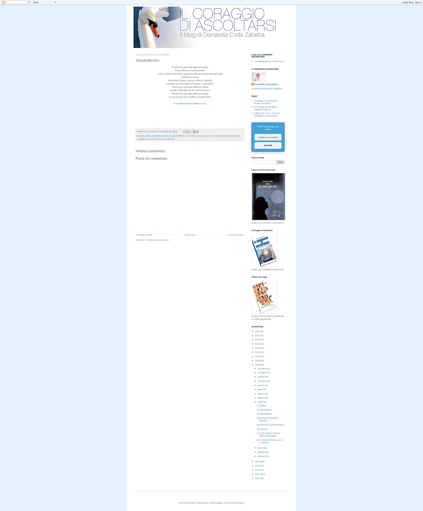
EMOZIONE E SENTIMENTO (270, 425)
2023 (257, 344)
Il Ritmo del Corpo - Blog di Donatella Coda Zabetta (266, 114)
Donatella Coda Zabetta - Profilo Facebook (266, 102)
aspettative (156, 136)
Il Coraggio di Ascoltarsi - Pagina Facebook (266, 108)
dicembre (262, 368)
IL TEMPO (262, 405)
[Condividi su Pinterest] (197, 131)
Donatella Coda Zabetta (186, 136)
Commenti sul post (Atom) (157, 240)
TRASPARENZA (264, 414)
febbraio (262, 452)
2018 (257, 364)
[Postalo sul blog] (188, 131)
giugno (261, 393)
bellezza (165, 136)
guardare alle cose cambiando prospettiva (220, 136)
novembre (262, 372)
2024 (257, 339)
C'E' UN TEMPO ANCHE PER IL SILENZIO (268, 434)
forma (199, 136)
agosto (261, 385)
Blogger (240, 503)
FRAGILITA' (262, 429)
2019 (257, 360)
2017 (257, 461)
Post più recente (144, 235)
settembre (262, 381)
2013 (257, 478)
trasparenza (170, 139)
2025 (257, 335)
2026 (257, 331)
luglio (260, 389)
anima (148, 136)
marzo (261, 448)
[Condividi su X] (191, 131)
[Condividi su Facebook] (194, 131)
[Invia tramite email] (185, 131)
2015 (257, 470)
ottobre (261, 376)
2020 (257, 356)
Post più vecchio (236, 235)
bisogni (172, 136)
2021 (257, 352)
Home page (190, 235)
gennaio (262, 456)
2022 (257, 348)
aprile (260, 402)
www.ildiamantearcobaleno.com (190, 103)
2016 (257, 465)
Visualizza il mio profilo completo (266, 88)
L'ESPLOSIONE (264, 410)
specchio (160, 139)
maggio (261, 397)
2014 (257, 474)
